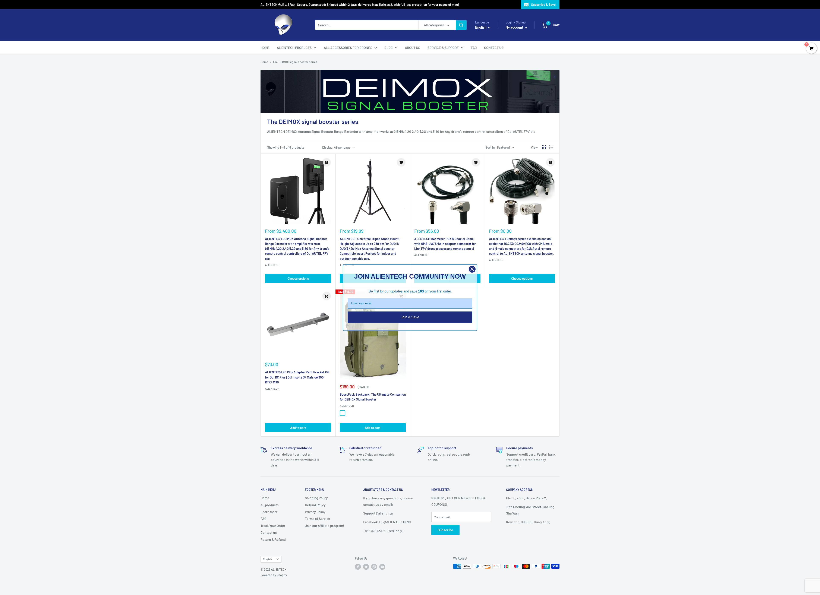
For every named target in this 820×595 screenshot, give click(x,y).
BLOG (388, 47)
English (267, 559)
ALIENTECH (272, 265)
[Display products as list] (551, 147)
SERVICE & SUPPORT (443, 47)
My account (514, 27)
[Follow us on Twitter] (366, 567)
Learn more (269, 512)
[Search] (461, 25)
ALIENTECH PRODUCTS (294, 47)
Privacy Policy (315, 512)
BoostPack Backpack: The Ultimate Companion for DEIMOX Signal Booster (373, 396)
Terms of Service (317, 518)
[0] (811, 48)
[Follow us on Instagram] (374, 567)
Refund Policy (315, 505)
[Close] (472, 269)
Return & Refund (273, 539)
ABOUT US (412, 47)
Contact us (269, 532)
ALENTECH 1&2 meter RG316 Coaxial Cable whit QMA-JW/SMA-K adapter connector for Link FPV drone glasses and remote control (445, 244)
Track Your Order (273, 525)
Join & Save (410, 317)
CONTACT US (493, 47)
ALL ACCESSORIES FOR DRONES (348, 47)
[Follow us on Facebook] (358, 567)
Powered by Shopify (274, 575)
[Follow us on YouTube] (382, 567)
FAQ (474, 47)
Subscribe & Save (543, 4)
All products (270, 505)
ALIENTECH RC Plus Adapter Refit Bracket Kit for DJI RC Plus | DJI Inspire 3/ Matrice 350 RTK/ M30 (297, 377)
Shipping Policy (316, 498)
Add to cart (298, 428)
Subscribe (445, 530)
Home (264, 62)
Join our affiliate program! (324, 525)
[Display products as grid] (544, 147)
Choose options (298, 278)
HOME (265, 47)
